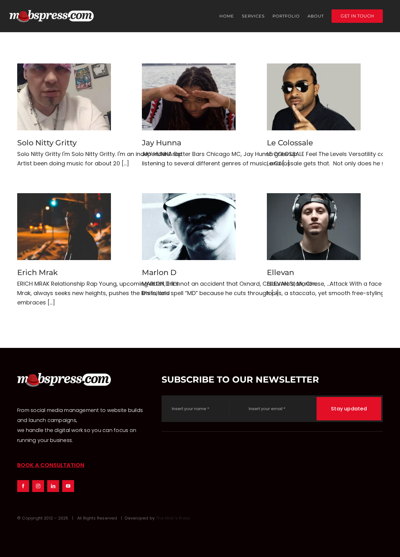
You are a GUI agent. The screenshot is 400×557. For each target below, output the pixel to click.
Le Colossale (314, 97)
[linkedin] (53, 486)
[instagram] (38, 486)
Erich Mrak (64, 227)
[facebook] (23, 486)
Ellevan (314, 227)
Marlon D (189, 227)
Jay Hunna (189, 97)
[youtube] (68, 486)
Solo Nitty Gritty (64, 97)
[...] (125, 163)
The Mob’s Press (173, 518)
